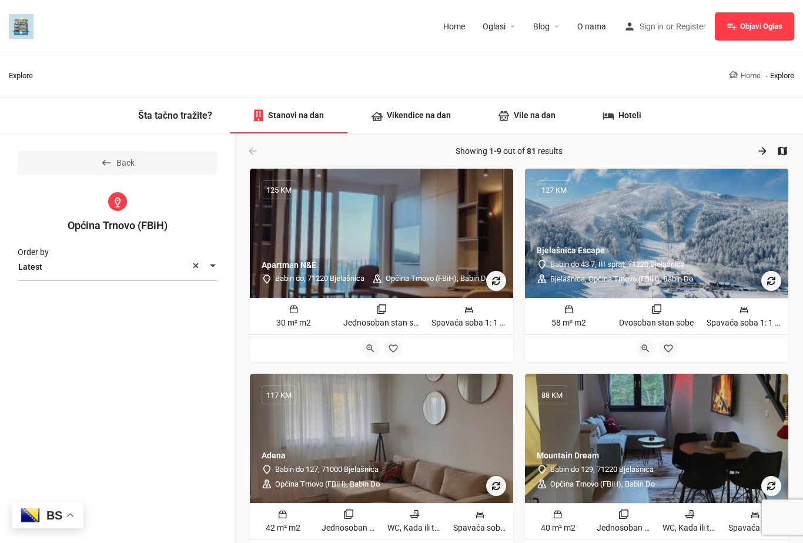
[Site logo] (22, 25)
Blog (541, 26)
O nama (591, 26)
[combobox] (118, 267)
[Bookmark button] (393, 348)
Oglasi (494, 26)
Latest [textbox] (30, 267)
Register (691, 26)
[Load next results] (764, 151)
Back (125, 162)
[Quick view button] (370, 348)
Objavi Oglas (761, 26)
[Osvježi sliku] (496, 281)
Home (454, 26)
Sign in (652, 26)
